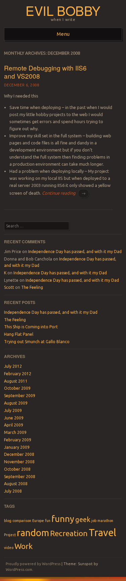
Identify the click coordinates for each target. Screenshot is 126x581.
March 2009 (15, 432)
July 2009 (13, 410)
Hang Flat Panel (18, 334)
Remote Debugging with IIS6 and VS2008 (45, 72)
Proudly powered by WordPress (33, 564)
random (33, 532)
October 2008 (17, 469)
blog (7, 521)
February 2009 (17, 440)
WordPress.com (19, 570)
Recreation (69, 533)
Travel (102, 532)
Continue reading (64, 193)
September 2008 (19, 476)
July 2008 (13, 491)
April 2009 (13, 425)
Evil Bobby (63, 10)
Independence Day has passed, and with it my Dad (75, 251)
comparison (21, 521)
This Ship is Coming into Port (31, 327)
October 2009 (17, 388)
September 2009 (19, 395)
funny (62, 519)
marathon (105, 521)
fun (47, 521)
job (93, 521)
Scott (9, 287)
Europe (38, 521)
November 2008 (19, 462)
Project (10, 535)
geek (82, 519)
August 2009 (16, 403)
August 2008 (16, 483)
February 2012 (17, 373)
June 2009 (14, 418)
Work (23, 546)
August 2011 (16, 381)
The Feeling (32, 287)
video (8, 548)
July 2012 (13, 366)
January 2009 (17, 447)
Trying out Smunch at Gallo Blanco (37, 341)
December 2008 (19, 454)
